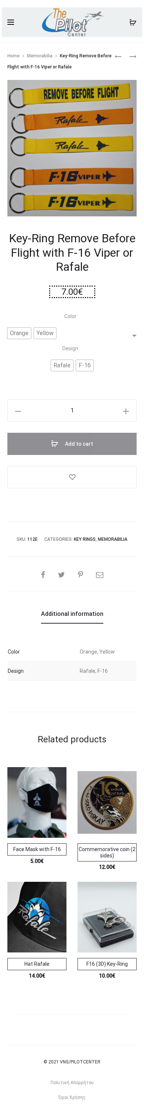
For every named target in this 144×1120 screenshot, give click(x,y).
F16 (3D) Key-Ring (107, 964)
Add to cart (78, 444)
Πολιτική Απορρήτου (72, 1082)
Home (13, 55)
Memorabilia (39, 55)
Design (70, 348)
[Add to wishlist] (72, 477)
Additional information (72, 613)
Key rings (85, 539)
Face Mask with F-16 (37, 849)
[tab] (72, 614)
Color (70, 316)
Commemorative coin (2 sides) (107, 852)
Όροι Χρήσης (72, 1097)
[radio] (19, 333)
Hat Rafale (36, 964)
